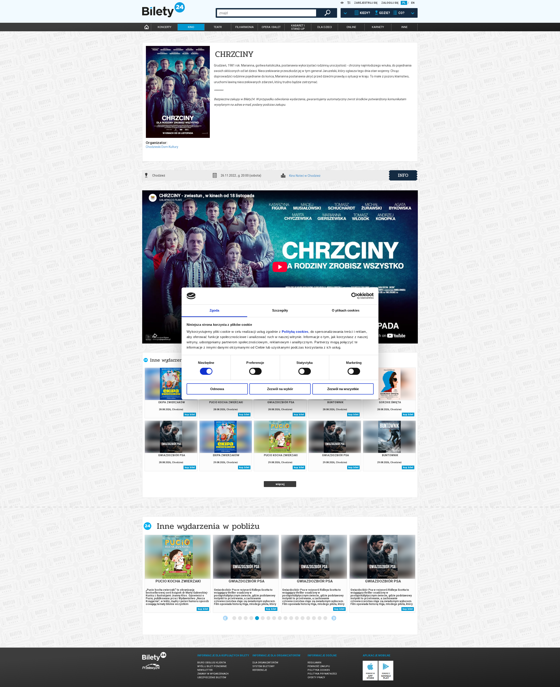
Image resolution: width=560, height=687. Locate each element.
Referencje (259, 670)
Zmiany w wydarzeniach (213, 673)
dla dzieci (324, 27)
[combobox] (266, 13)
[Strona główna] (163, 16)
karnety (378, 27)
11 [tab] (291, 618)
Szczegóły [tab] (280, 310)
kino (191, 27)
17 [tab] (325, 618)
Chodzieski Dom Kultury (162, 147)
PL (404, 2)
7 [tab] (268, 618)
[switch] (255, 371)
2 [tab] (240, 618)
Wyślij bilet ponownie (212, 666)
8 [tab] (274, 618)
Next (333, 618)
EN (413, 2)
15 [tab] (314, 618)
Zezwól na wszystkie (343, 389)
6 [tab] (263, 618)
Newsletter (205, 670)
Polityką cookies (295, 331)
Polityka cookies (319, 670)
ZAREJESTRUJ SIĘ (366, 2)
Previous (225, 618)
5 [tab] (257, 618)
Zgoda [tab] (214, 310)
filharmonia (244, 27)
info (403, 175)
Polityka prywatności (322, 673)
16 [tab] (320, 618)
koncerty (164, 27)
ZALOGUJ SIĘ (390, 2)
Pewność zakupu (319, 666)
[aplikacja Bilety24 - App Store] (370, 679)
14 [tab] (308, 618)
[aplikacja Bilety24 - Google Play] (386, 679)
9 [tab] (280, 618)
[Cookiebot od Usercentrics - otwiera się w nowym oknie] (354, 296)
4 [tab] (251, 618)
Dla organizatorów (265, 662)
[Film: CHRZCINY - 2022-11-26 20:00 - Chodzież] (178, 92)
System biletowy (263, 666)
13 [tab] (303, 618)
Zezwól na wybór (280, 389)
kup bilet (190, 414)
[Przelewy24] (151, 670)
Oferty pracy (316, 677)
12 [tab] (297, 618)
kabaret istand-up (298, 27)
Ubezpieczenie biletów (211, 677)
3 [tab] (246, 618)
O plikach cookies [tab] (345, 310)
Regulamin (314, 662)
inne (404, 27)
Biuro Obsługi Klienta (211, 662)
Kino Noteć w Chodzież (304, 175)
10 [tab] (286, 618)
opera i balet (271, 27)
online (351, 27)
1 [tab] (234, 618)
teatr (218, 27)
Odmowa (217, 389)
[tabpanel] (178, 574)
